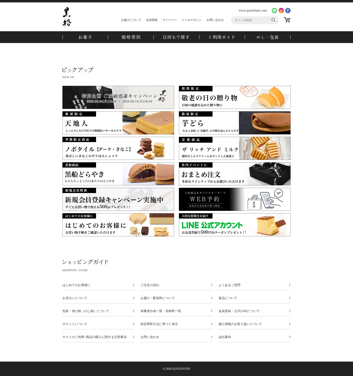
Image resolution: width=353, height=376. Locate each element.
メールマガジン (192, 20)
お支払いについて (74, 298)
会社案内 (225, 337)
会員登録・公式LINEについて (239, 311)
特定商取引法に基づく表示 (159, 324)
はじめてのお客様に (76, 285)
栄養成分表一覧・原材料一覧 (160, 311)
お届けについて (131, 20)
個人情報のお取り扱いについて (240, 324)
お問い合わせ (215, 20)
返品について (228, 298)
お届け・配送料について (157, 298)
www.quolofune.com (253, 10)
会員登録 (152, 20)
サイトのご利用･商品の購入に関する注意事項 (94, 337)
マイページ (169, 20)
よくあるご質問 (229, 285)
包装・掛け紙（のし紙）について (85, 311)
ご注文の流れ (149, 285)
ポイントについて (74, 324)
